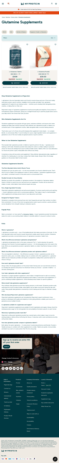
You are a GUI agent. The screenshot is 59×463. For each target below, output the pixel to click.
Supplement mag (45, 399)
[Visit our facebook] (6, 368)
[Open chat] (21, 368)
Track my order (8, 402)
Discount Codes (45, 389)
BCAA (4, 32)
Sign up (6, 346)
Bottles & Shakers (21, 32)
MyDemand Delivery (7, 411)
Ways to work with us (33, 413)
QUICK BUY (17, 83)
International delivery (7, 397)
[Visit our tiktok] (10, 368)
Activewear (19, 386)
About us (29, 383)
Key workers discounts (47, 402)
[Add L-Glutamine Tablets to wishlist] (27, 44)
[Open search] (8, 3)
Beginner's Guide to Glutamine (38, 32)
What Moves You (46, 406)
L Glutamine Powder (44, 71)
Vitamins (18, 400)
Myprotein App (8, 384)
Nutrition (8, 17)
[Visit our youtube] (17, 368)
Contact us (7, 388)
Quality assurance (32, 386)
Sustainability (30, 417)
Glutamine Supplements (24, 17)
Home (3, 17)
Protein (18, 383)
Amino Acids (14, 17)
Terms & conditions (32, 400)
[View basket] (56, 3)
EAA (11, 32)
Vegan (18, 404)
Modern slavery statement (31, 391)
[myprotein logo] (30, 3)
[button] (55, 459)
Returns (6, 392)
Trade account (31, 410)
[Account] (52, 4)
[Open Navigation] (3, 3)
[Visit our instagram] (3, 368)
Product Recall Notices (8, 417)
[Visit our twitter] (14, 368)
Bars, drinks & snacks (19, 391)
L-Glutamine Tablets (15, 71)
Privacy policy (30, 396)
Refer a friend (46, 384)
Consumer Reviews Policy (32, 405)
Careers (29, 425)
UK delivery (7, 405)
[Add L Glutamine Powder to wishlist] (55, 44)
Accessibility (30, 421)
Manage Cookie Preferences (10, 358)
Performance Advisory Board (33, 430)
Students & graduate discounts (47, 394)
